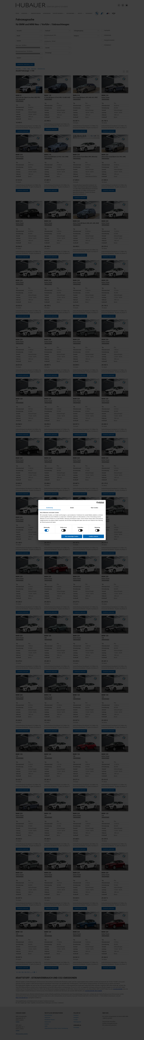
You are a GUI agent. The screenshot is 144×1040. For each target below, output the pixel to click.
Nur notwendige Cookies (71, 536)
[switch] (63, 530)
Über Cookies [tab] (94, 507)
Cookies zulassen (93, 536)
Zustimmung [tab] (49, 507)
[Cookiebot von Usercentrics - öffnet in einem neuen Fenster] (97, 503)
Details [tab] (72, 507)
